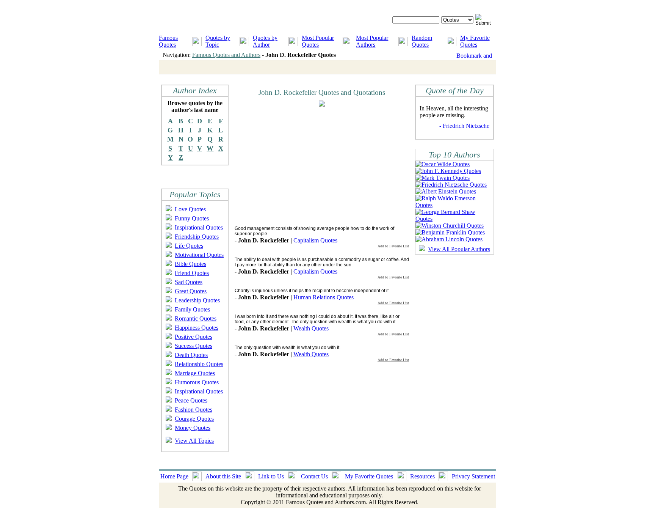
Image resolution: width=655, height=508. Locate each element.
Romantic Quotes (195, 318)
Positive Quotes (193, 336)
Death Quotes (191, 355)
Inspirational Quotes (199, 227)
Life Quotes (189, 245)
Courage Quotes (194, 418)
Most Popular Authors (372, 41)
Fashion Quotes (193, 409)
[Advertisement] (298, 166)
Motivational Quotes (199, 255)
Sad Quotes (188, 282)
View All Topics (194, 440)
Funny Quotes (192, 218)
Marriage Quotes (195, 373)
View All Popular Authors (459, 249)
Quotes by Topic (217, 41)
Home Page (174, 476)
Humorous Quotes (197, 382)
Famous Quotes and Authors (226, 55)
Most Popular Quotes (318, 41)
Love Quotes (190, 209)
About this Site (223, 476)
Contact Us (314, 476)
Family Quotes (192, 309)
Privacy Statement (473, 476)
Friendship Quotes (197, 236)
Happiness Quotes (196, 327)
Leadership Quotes (197, 300)
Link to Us (271, 476)
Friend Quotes (192, 273)
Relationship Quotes (199, 364)
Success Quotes (193, 346)
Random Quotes (422, 41)
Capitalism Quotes (315, 240)
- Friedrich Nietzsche (464, 126)
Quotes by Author (265, 41)
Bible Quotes (190, 264)
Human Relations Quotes (323, 297)
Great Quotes (191, 291)
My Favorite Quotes (475, 41)
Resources (422, 476)
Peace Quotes (191, 400)
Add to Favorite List (393, 246)
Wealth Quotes (311, 328)
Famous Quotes (168, 41)
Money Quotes (192, 428)
